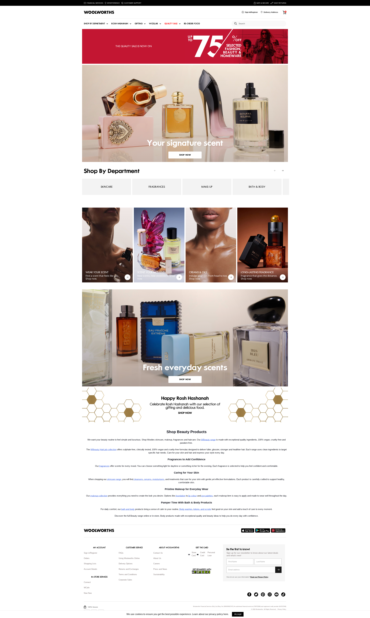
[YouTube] (277, 594)
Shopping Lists (90, 564)
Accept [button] (237, 614)
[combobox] (261, 23)
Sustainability (159, 574)
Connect (87, 582)
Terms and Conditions (128, 574)
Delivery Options (126, 564)
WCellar (153, 24)
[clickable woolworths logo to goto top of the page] (99, 530)
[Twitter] (257, 594)
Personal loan (211, 554)
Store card (194, 554)
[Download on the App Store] (248, 530)
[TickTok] (284, 594)
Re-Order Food (192, 24)
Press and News (160, 569)
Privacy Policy (282, 609)
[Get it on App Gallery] (278, 530)
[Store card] (189, 554)
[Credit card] (197, 554)
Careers (156, 564)
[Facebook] (250, 594)
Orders (86, 558)
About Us (157, 558)
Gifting (139, 24)
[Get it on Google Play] (263, 530)
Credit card (202, 554)
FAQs (121, 553)
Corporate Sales (125, 580)
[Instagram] (271, 594)
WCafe (86, 588)
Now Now (88, 593)
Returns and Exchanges (129, 569)
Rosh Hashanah (119, 24)
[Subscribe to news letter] (278, 570)
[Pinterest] (264, 594)
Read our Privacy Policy (259, 577)
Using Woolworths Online (129, 558)
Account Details (90, 569)
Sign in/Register (90, 553)
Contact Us (158, 553)
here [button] (225, 614)
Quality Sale (170, 24)
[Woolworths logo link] (99, 12)
